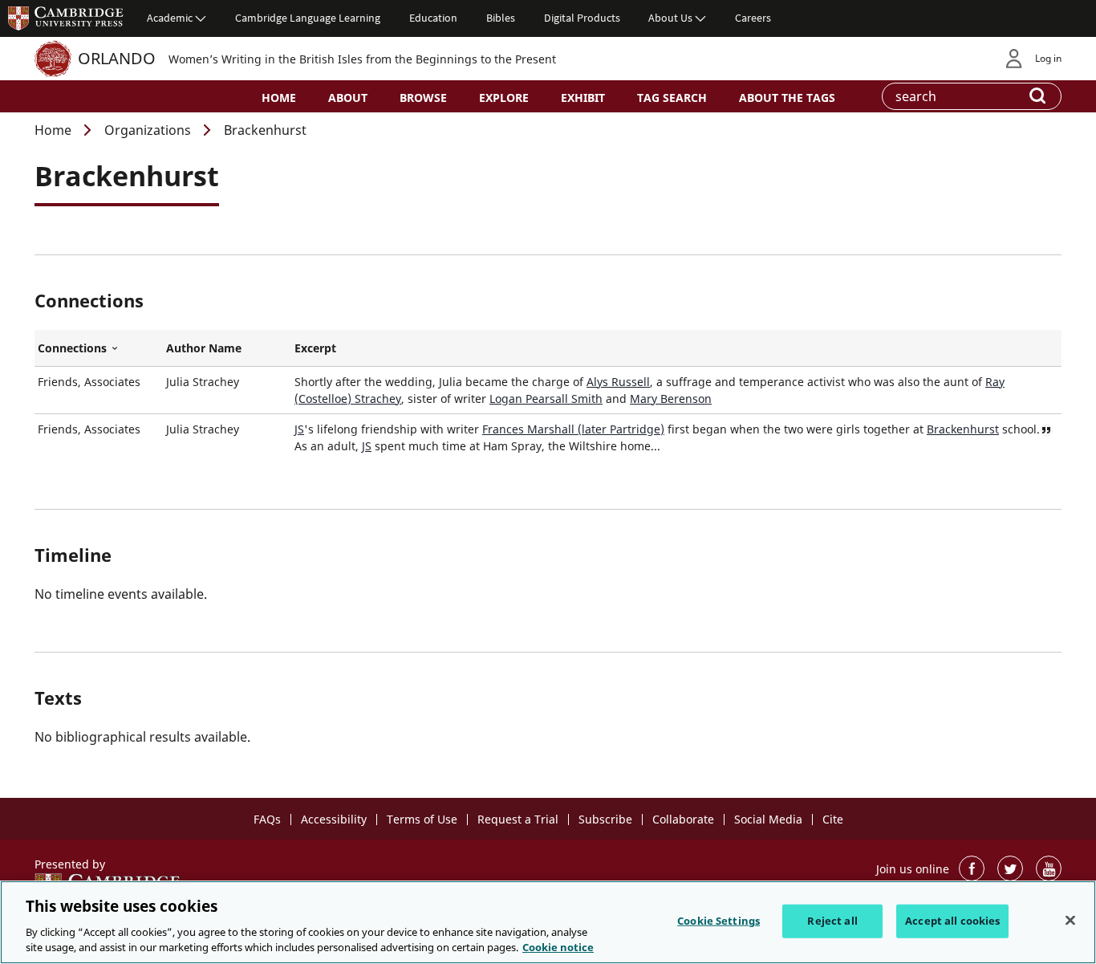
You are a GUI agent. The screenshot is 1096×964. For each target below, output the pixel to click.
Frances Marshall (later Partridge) (573, 429)
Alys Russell (618, 381)
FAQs (267, 819)
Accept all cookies (952, 920)
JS (299, 429)
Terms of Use (422, 819)
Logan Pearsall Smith (546, 398)
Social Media (768, 819)
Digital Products (582, 17)
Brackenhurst (963, 429)
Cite (832, 819)
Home (279, 97)
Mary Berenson (671, 398)
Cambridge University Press (66, 18)
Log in (1048, 58)
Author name (204, 348)
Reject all (832, 920)
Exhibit (583, 97)
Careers (753, 17)
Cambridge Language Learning (307, 17)
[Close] (1070, 920)
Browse (423, 97)
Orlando (117, 58)
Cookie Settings (718, 920)
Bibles (500, 17)
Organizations (147, 130)
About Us (670, 17)
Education (433, 17)
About (347, 97)
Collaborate (683, 819)
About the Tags (787, 97)
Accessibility (334, 819)
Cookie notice (558, 947)
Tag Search (672, 97)
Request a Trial (517, 819)
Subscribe (605, 819)
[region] (548, 922)
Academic (170, 17)
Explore (504, 97)
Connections (99, 348)
